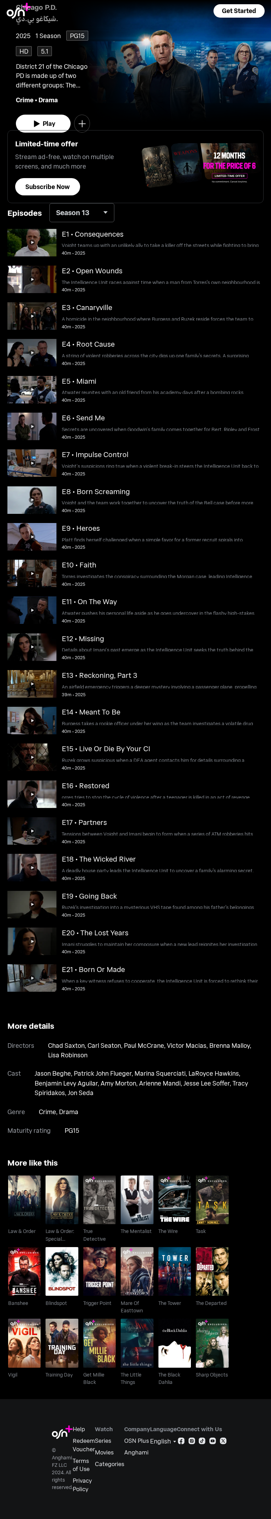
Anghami (136, 1452)
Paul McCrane (144, 1045)
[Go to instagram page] (191, 1442)
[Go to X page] (223, 1442)
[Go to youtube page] (212, 1442)
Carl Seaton (104, 1045)
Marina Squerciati (160, 1073)
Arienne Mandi (160, 1083)
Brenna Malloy (229, 1045)
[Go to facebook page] (181, 1442)
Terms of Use (81, 1465)
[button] (238, 11)
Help (79, 1429)
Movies (104, 1452)
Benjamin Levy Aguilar (66, 1083)
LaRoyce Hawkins (213, 1073)
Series (103, 1440)
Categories (109, 1464)
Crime (25, 99)
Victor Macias (186, 1045)
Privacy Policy (82, 1484)
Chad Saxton (66, 1045)
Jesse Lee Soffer (206, 1083)
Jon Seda (81, 1092)
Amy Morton (118, 1083)
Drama (48, 99)
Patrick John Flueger (103, 1073)
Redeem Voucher (84, 1444)
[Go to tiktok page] (202, 1442)
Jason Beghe (53, 1073)
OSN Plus (136, 1440)
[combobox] (81, 213)
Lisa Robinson (68, 1054)
